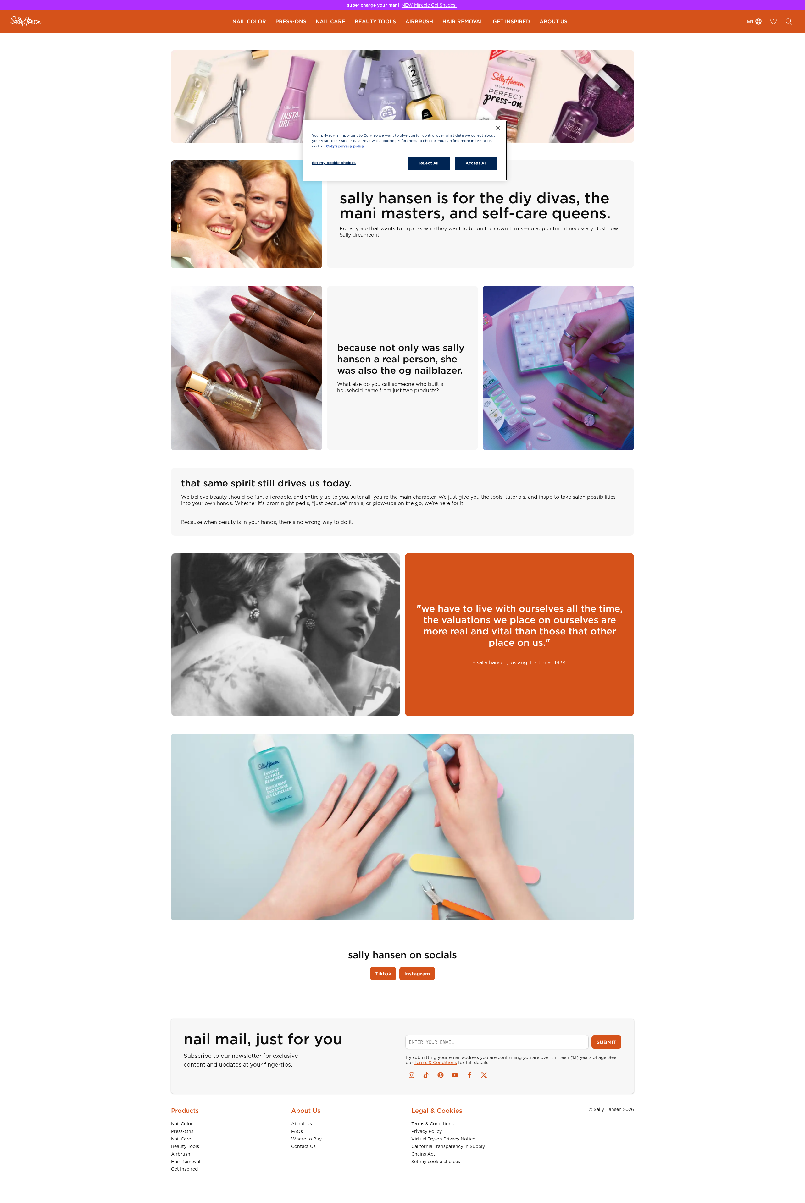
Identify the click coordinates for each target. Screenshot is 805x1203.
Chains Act (423, 1153)
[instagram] (412, 1075)
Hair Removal (185, 1161)
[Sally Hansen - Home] (26, 21)
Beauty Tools (185, 1146)
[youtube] (455, 1075)
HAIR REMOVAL (462, 21)
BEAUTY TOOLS (375, 21)
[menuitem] (249, 21)
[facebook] (469, 1075)
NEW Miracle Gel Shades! (429, 5)
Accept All (476, 163)
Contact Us (303, 1146)
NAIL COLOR (249, 21)
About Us (301, 1123)
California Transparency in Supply (448, 1146)
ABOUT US (553, 21)
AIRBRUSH (419, 21)
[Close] (498, 128)
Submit (606, 1042)
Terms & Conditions (435, 1062)
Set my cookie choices (435, 1161)
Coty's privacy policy (345, 146)
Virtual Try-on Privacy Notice (443, 1138)
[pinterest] (441, 1075)
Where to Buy (306, 1138)
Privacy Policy (426, 1131)
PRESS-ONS (290, 21)
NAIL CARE (330, 21)
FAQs (297, 1131)
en (750, 21)
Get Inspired (184, 1169)
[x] (484, 1075)
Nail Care (181, 1138)
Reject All (429, 163)
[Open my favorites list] (773, 21)
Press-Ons (182, 1131)
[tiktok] (426, 1075)
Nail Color (182, 1123)
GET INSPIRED (511, 21)
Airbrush (180, 1153)
